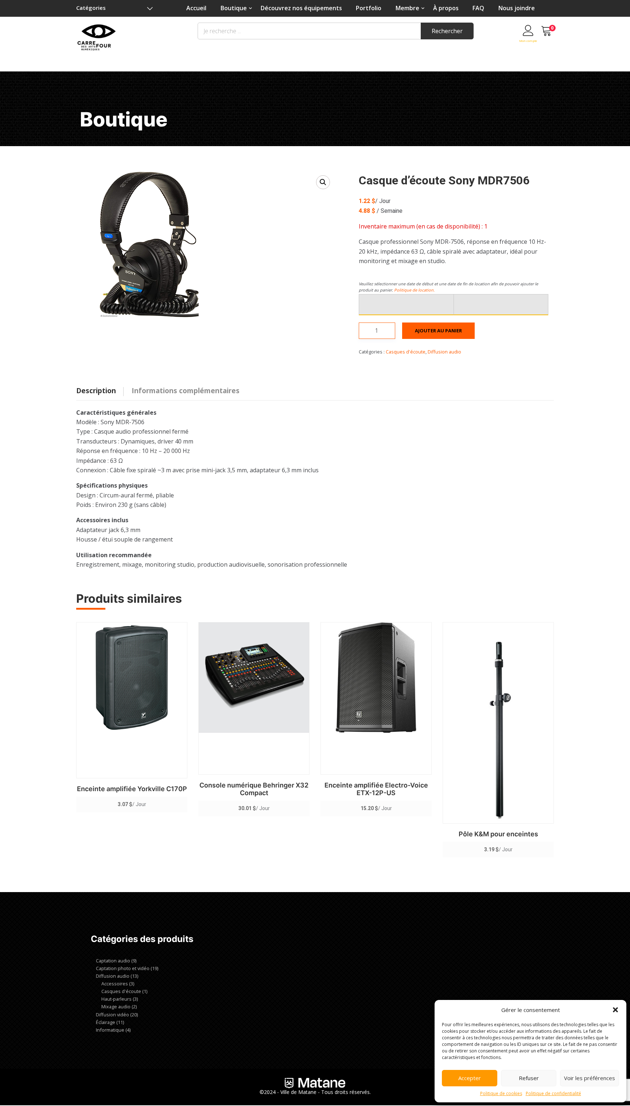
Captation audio (113, 960)
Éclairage (105, 1022)
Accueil (196, 8)
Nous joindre (516, 8)
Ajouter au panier (438, 330)
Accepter (469, 1078)
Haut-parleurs (116, 999)
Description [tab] (96, 390)
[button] (615, 1009)
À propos (446, 8)
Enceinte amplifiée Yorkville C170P (132, 789)
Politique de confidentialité (553, 1093)
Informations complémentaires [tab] (186, 390)
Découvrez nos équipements (301, 8)
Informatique (110, 1030)
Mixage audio (116, 1006)
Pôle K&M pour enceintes (498, 834)
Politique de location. (414, 290)
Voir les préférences (589, 1078)
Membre (407, 8)
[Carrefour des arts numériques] (96, 36)
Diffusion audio (444, 351)
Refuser (529, 1078)
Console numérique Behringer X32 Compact (253, 789)
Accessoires (114, 983)
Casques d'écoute (405, 351)
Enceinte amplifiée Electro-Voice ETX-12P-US (376, 789)
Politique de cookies (501, 1093)
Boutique (234, 8)
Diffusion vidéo (112, 1014)
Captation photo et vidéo (122, 968)
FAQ (478, 8)
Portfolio (368, 8)
